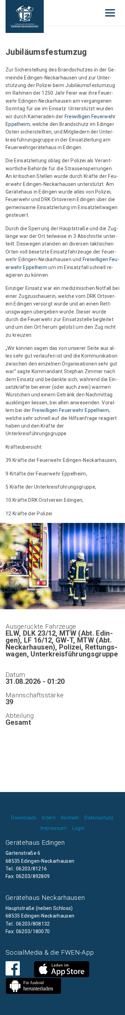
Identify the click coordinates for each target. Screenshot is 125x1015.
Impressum (54, 828)
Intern (49, 817)
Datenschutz (99, 817)
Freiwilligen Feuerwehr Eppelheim (70, 410)
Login (78, 828)
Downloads (23, 817)
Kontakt (70, 817)
